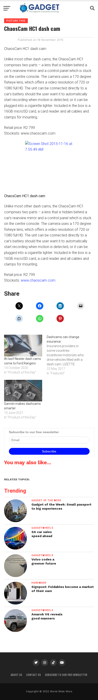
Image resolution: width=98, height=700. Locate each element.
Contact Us (33, 675)
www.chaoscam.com (38, 280)
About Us (16, 675)
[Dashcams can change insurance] (68, 355)
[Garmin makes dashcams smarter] (23, 390)
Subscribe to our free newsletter (66, 675)
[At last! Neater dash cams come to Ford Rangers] (23, 345)
